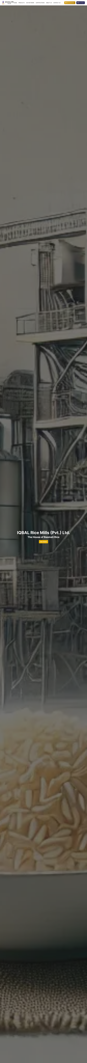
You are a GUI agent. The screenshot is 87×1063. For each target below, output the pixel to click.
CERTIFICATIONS (40, 2)
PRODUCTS (22, 2)
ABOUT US (49, 2)
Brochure (81, 2)
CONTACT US (56, 2)
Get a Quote (43, 541)
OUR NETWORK (30, 2)
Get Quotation (70, 2)
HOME (15, 2)
